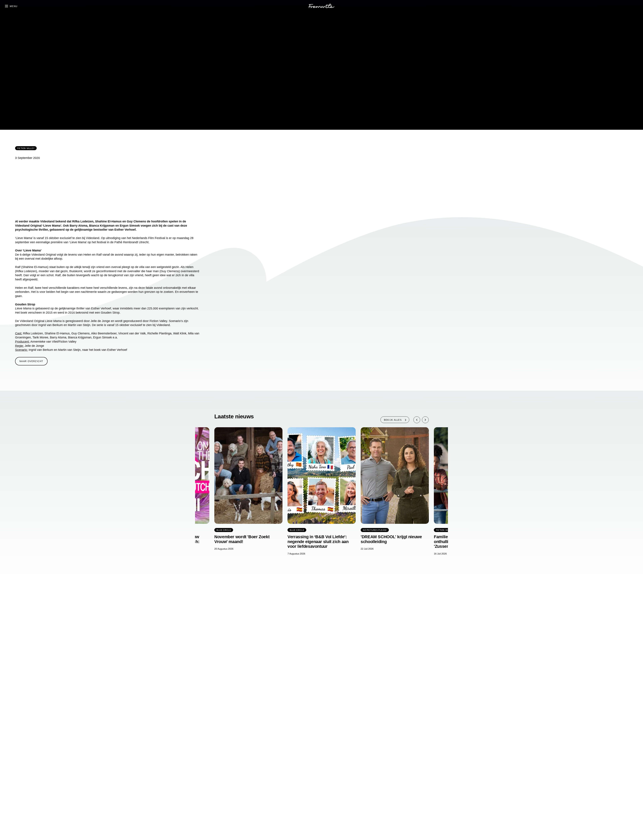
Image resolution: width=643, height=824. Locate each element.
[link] (321, 6)
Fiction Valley (25, 148)
